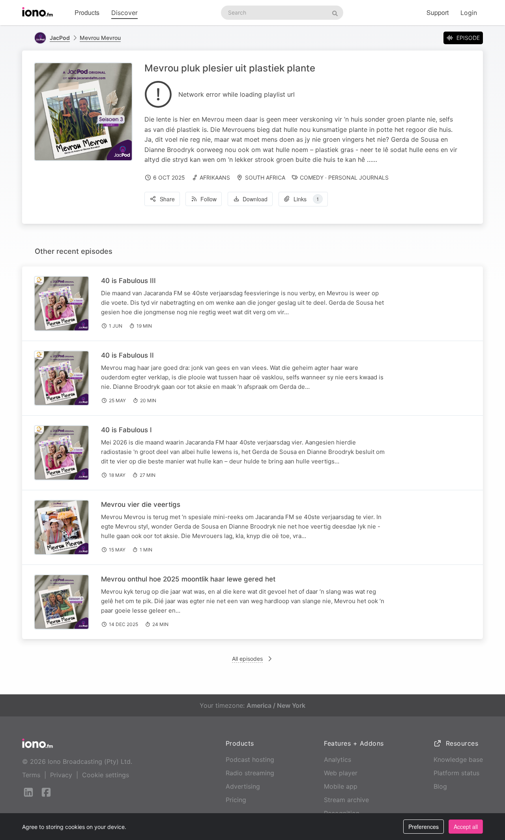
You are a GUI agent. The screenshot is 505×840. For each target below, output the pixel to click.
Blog (440, 786)
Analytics (337, 759)
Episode (468, 37)
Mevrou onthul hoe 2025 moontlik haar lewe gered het (188, 579)
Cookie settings (105, 775)
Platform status (456, 773)
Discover (124, 13)
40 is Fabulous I (126, 430)
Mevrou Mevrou (100, 37)
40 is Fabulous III (128, 281)
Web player (340, 773)
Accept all (466, 827)
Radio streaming (250, 773)
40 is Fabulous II (127, 355)
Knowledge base (458, 759)
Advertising (243, 786)
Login (468, 13)
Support (437, 12)
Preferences (423, 827)
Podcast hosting (250, 759)
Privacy (61, 775)
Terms (31, 775)
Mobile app (340, 786)
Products (87, 12)
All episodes (247, 658)
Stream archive (346, 800)
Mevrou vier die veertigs (140, 504)
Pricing (236, 800)
